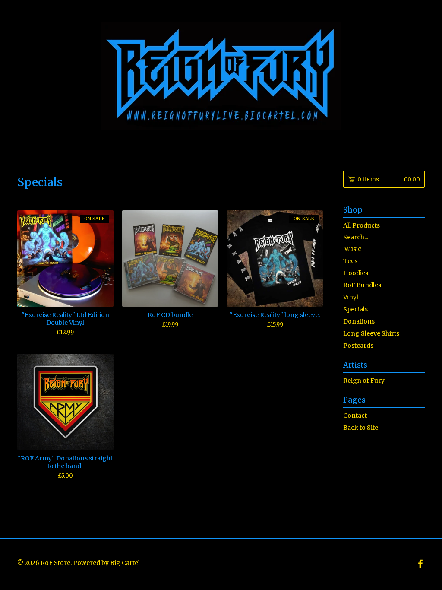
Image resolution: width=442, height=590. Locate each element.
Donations (359, 321)
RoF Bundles (362, 285)
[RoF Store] (221, 76)
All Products (361, 225)
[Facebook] (420, 564)
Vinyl (350, 297)
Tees (350, 261)
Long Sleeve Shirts (371, 333)
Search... (355, 237)
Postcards (358, 345)
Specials (355, 309)
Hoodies (355, 273)
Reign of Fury (364, 380)
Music (352, 249)
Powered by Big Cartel (106, 562)
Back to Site (360, 427)
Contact (355, 415)
